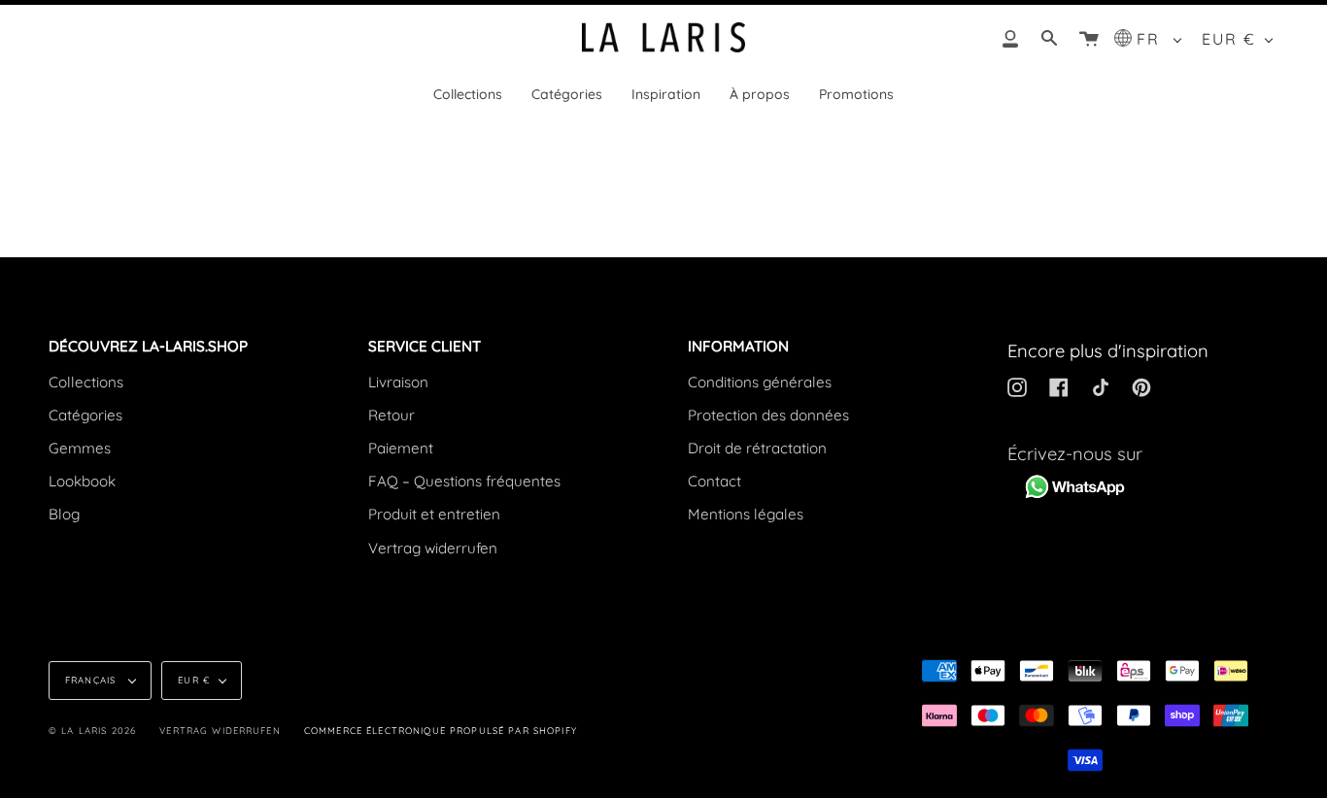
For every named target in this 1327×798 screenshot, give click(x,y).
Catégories (85, 415)
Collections (86, 382)
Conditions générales (760, 382)
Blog (64, 514)
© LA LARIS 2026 (92, 730)
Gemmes (80, 448)
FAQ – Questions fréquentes (464, 481)
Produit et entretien (434, 514)
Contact (714, 481)
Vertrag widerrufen (432, 548)
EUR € (1229, 39)
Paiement (400, 448)
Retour (391, 415)
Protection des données (768, 415)
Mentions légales (745, 514)
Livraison (398, 382)
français (92, 679)
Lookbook (82, 481)
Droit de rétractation (757, 448)
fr (1151, 39)
